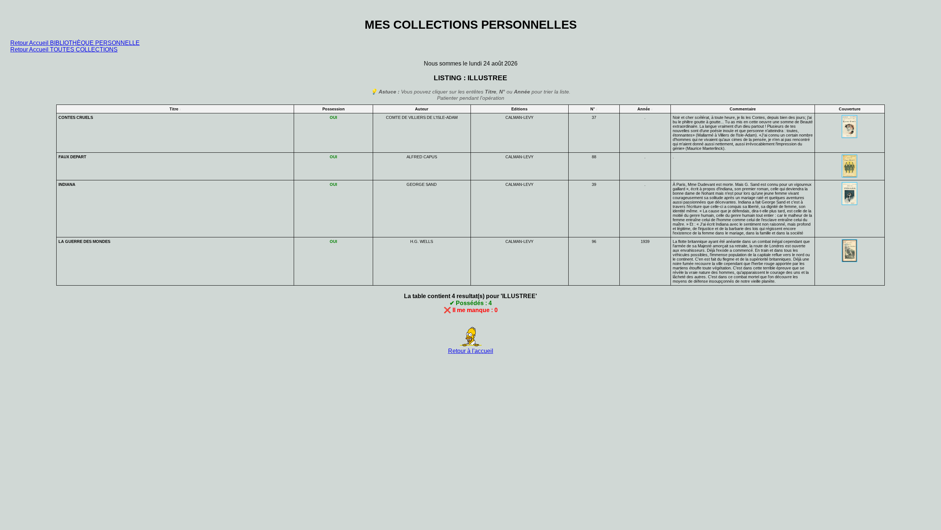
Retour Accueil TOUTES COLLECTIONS (64, 49)
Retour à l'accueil (470, 351)
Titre (173, 109)
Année (643, 109)
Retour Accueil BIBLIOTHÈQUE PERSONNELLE (75, 43)
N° (592, 109)
